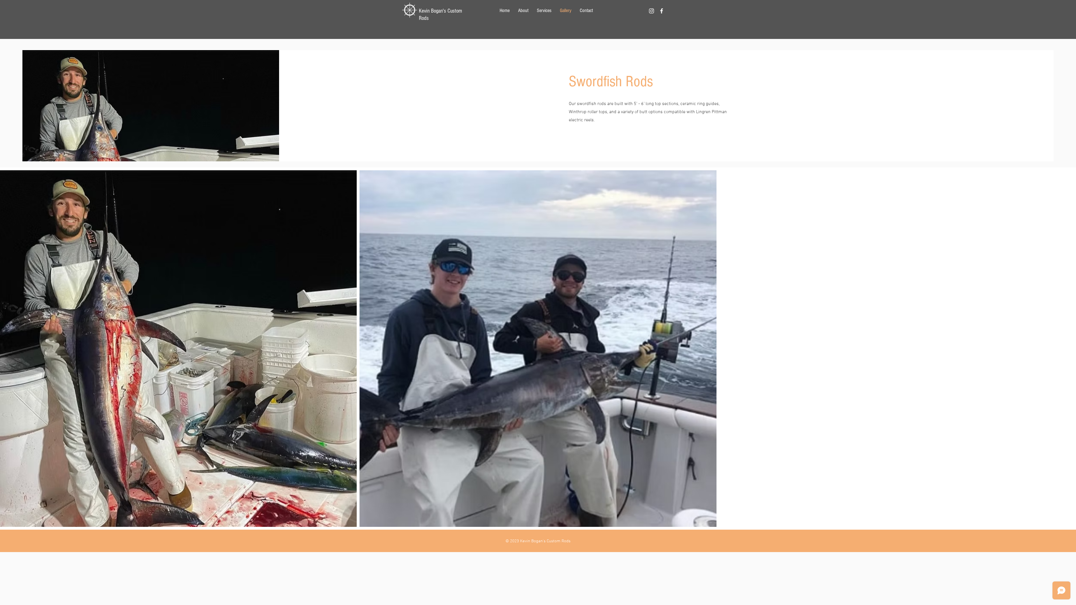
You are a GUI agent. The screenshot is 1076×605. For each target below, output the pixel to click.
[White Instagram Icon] (651, 11)
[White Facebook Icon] (661, 11)
